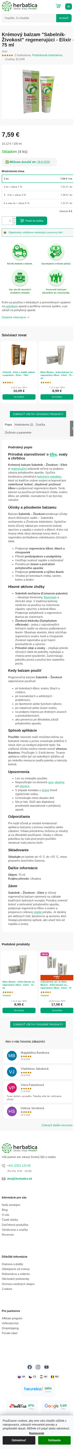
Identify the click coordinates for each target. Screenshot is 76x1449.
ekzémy (60, 779)
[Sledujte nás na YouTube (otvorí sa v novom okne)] (45, 1362)
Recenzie (8, 1230)
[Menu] (68, 6)
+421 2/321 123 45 (19, 1161)
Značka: (15, 59)
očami (45, 787)
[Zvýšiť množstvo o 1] (14, 217)
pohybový (12, 304)
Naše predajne (11, 1200)
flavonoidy (21, 598)
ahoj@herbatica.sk (19, 1174)
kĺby (53, 451)
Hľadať (64, 18)
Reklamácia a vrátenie (16, 1269)
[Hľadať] (49, 4)
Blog (5, 1205)
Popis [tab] (8, 421)
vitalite (49, 908)
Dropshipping (10, 1324)
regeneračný (26, 465)
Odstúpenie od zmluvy (16, 1264)
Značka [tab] (40, 421)
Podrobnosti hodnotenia (47, 55)
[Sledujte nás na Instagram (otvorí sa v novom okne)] (36, 1362)
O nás (5, 1210)
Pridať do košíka (34, 218)
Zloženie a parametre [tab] (18, 429)
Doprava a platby (12, 1259)
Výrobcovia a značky (15, 1225)
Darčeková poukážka (15, 1220)
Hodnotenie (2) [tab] (23, 421)
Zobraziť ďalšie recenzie (54, 1121)
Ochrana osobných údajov (18, 1279)
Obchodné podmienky (15, 1274)
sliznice (24, 782)
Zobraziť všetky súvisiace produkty (36, 411)
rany (50, 779)
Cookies (7, 1284)
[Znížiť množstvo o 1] (14, 221)
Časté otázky (10, 1215)
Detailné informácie (14, 315)
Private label (9, 1329)
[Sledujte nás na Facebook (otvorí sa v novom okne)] (28, 1362)
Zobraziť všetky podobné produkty (37, 1020)
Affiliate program (12, 1314)
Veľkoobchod (10, 1319)
